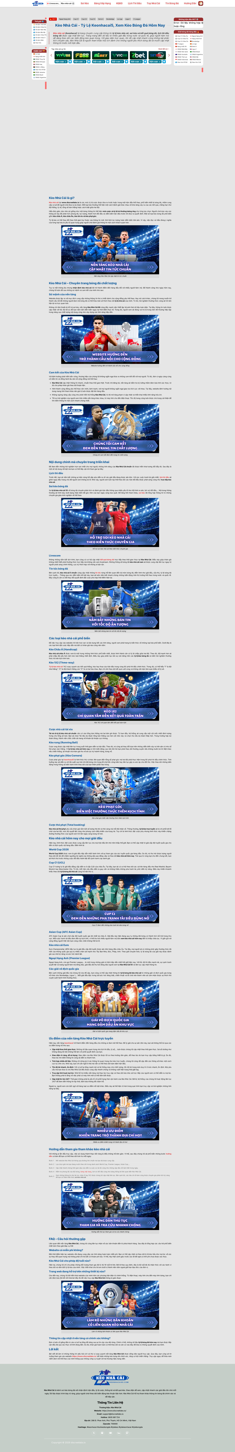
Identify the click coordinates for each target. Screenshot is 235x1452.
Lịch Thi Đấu (134, 3)
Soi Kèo (85, 3)
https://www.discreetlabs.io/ (84, 1356)
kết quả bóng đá (107, 560)
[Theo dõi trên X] (94, 1433)
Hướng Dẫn (190, 3)
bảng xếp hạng (86, 1172)
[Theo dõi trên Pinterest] (102, 1433)
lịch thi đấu (164, 477)
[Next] (169, 55)
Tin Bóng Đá (172, 3)
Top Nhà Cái (153, 3)
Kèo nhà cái (59, 33)
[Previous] (51, 55)
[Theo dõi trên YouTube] (110, 1433)
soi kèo (142, 493)
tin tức (98, 573)
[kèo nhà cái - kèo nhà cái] (38, 3)
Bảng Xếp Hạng (102, 3)
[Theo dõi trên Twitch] (127, 1433)
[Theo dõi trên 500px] (119, 1433)
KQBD (119, 3)
